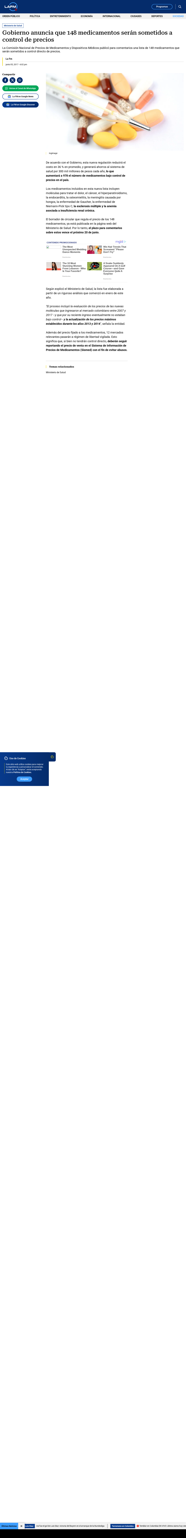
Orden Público (11, 16)
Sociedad (178, 16)
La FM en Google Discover (23, 104)
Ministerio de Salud (56, 372)
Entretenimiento (60, 16)
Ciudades (136, 16)
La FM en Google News (22, 96)
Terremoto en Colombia (82, 1526)
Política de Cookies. (22, 772)
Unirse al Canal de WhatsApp (22, 88)
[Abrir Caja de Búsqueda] (179, 6)
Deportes (157, 16)
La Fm (9, 58)
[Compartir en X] (12, 80)
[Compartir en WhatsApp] (20, 80)
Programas (162, 6)
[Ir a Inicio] (11, 6)
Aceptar (24, 779)
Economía (87, 16)
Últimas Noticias (9, 1526)
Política (35, 16)
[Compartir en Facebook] (5, 80)
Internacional (112, 16)
